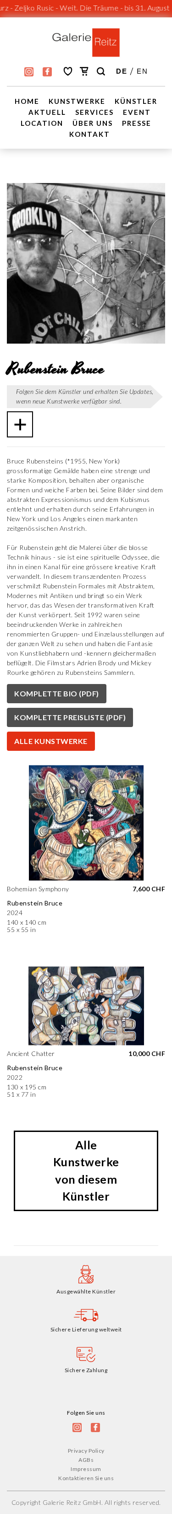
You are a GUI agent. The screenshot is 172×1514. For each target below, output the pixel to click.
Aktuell (47, 112)
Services (94, 112)
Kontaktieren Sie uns (86, 1478)
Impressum (86, 1469)
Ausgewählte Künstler (86, 1291)
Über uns (92, 123)
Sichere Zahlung (86, 1370)
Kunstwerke (77, 101)
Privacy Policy (86, 1450)
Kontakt (89, 134)
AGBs (86, 1459)
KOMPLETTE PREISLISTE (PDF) (70, 717)
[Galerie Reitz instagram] (28, 71)
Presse (136, 123)
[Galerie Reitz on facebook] (47, 71)
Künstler (136, 101)
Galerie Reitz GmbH (72, 1502)
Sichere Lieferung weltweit (86, 1329)
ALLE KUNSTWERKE (51, 741)
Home (27, 101)
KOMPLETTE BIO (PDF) (56, 693)
